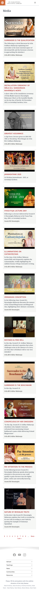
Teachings (9, 565)
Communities (10, 572)
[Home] (12, 2)
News (8, 568)
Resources (9, 575)
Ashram (8, 562)
